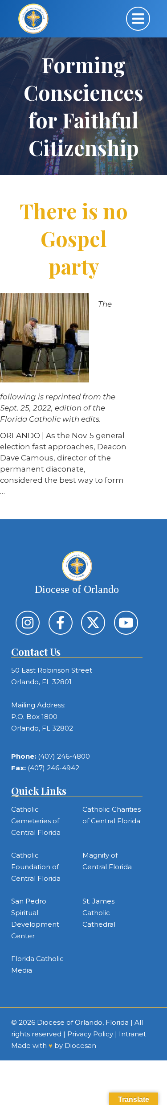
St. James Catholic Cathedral (98, 912)
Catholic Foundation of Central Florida (36, 867)
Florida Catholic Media (37, 964)
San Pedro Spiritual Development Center (35, 918)
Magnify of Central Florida (107, 861)
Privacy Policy (90, 1034)
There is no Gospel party (74, 238)
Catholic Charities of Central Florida (111, 815)
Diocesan (80, 1045)
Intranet (132, 1034)
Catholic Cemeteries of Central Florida (36, 821)
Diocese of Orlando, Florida (83, 1022)
